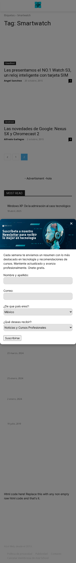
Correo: (8, 290)
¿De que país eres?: (16, 306)
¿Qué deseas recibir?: (17, 322)
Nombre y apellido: (16, 275)
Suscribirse (12, 338)
